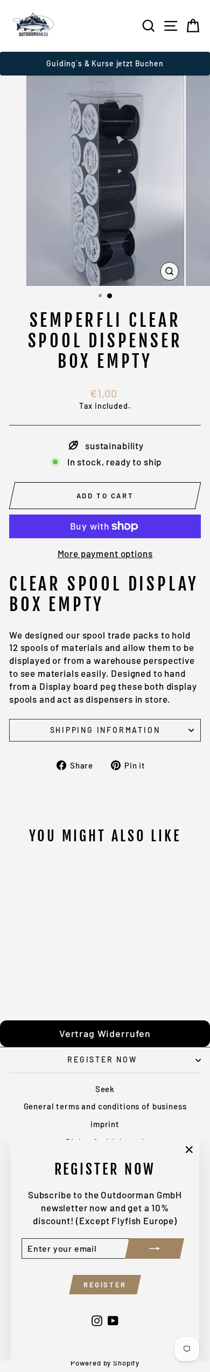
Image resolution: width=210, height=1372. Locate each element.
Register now (102, 1059)
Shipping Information (105, 730)
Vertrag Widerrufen (105, 1033)
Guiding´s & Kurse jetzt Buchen (105, 63)
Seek (105, 1089)
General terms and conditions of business (105, 1106)
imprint (105, 1124)
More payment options (105, 553)
